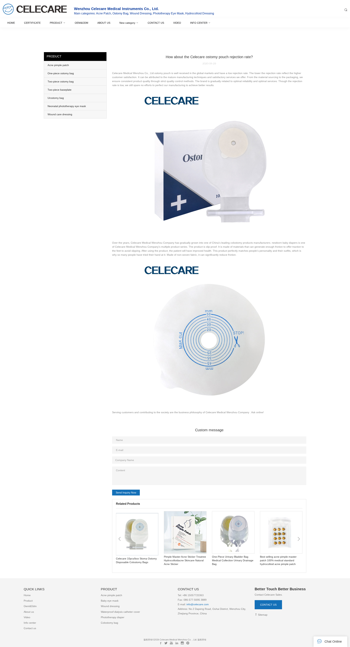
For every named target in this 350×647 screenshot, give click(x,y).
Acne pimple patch (111, 595)
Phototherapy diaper (112, 617)
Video (27, 617)
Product (28, 600)
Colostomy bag (109, 622)
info (188, 604)
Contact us (30, 628)
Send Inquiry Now (126, 492)
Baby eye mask (109, 600)
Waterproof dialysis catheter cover (120, 611)
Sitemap (262, 614)
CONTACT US (268, 604)
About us (29, 611)
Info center (30, 622)
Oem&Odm (30, 606)
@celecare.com (200, 604)
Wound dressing (110, 606)
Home (27, 595)
